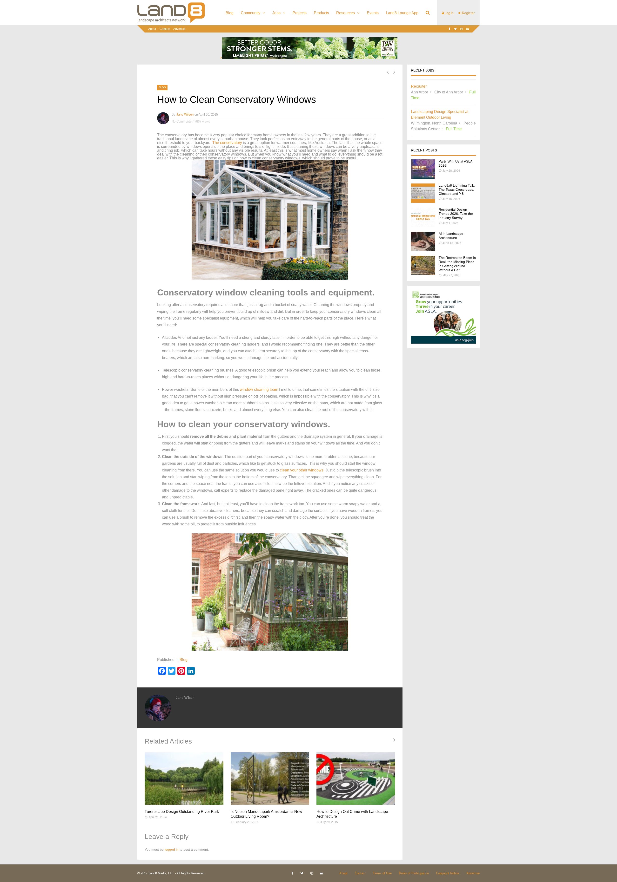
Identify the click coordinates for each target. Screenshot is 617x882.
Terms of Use (382, 873)
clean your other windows (301, 470)
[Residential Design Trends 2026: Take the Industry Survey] (423, 225)
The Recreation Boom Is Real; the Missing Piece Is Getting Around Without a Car (457, 264)
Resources (345, 13)
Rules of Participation (414, 873)
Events (373, 13)
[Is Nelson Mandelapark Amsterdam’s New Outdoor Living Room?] (270, 778)
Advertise (179, 29)
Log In (449, 13)
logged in (172, 849)
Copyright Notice (447, 873)
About (152, 29)
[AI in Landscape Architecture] (423, 250)
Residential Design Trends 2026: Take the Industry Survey (456, 214)
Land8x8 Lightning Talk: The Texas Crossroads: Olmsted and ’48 (457, 189)
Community (250, 13)
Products (321, 13)
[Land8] (171, 22)
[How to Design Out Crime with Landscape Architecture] (355, 778)
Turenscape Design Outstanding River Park (182, 812)
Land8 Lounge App (402, 13)
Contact (165, 29)
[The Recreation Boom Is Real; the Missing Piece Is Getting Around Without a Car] (423, 274)
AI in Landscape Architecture (451, 236)
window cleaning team (259, 389)
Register (468, 13)
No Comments (182, 121)
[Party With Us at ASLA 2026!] (423, 177)
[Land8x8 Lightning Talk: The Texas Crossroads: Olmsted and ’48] (423, 201)
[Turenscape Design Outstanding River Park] (184, 778)
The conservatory (227, 143)
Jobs (276, 13)
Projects (300, 13)
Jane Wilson (185, 114)
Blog (230, 13)
